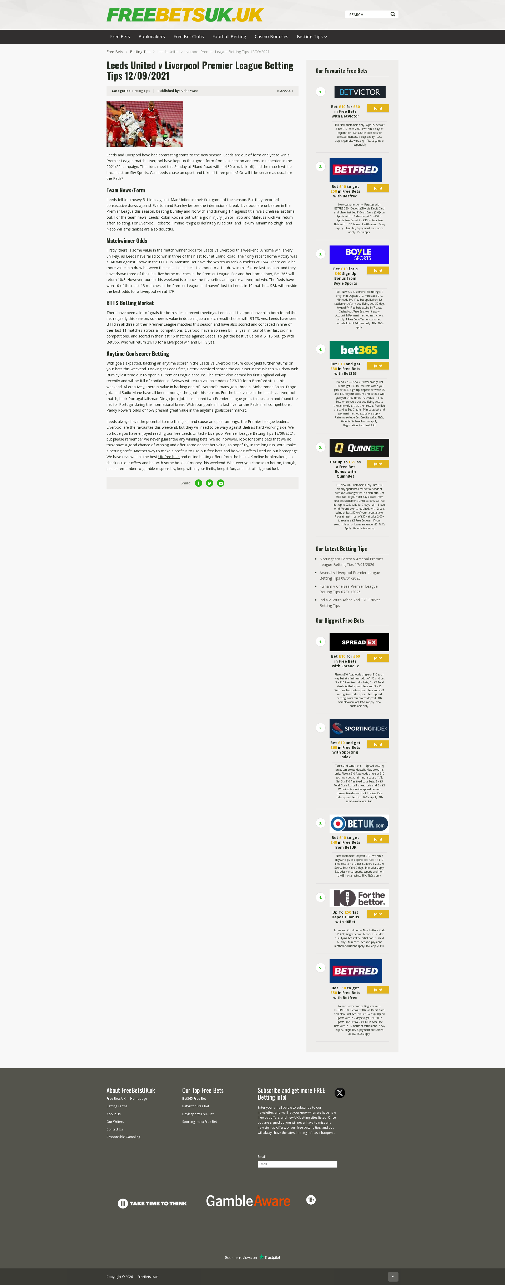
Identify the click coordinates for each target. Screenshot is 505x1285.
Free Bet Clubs (189, 36)
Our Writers (115, 1121)
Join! (378, 108)
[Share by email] (220, 483)
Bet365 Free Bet (194, 1098)
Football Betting (229, 36)
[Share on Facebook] (198, 483)
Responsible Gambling (123, 1137)
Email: (262, 1156)
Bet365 (113, 342)
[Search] (392, 14)
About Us (113, 1114)
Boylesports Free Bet (198, 1114)
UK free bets (169, 456)
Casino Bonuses (272, 36)
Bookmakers (152, 36)
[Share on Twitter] (209, 483)
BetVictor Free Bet (195, 1106)
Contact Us (115, 1129)
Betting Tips (310, 36)
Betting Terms (117, 1106)
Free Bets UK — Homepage (127, 1098)
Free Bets (120, 36)
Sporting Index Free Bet (199, 1121)
